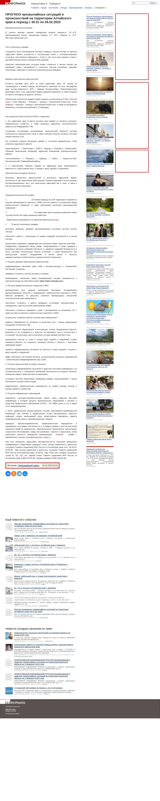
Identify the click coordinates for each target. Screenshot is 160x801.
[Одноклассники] (13, 473)
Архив (43, 8)
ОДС (39, 360)
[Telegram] (19, 473)
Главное (35, 8)
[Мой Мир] (25, 473)
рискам (55, 220)
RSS (17, 713)
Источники (53, 8)
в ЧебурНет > (100, 8)
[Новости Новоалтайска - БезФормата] (13, 2)
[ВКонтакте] (8, 473)
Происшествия (76, 8)
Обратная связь (10, 709)
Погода (63, 8)
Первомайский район (28, 465)
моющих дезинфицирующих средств (34, 437)
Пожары (88, 8)
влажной (59, 434)
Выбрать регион (10, 711)
